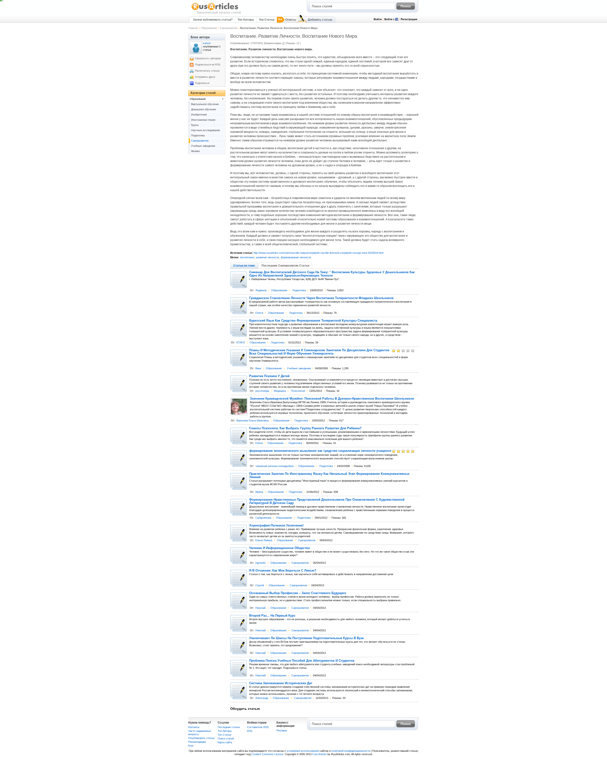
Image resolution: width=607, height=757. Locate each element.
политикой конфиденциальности (350, 750)
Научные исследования (205, 130)
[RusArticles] (214, 9)
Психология (298, 390)
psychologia (262, 390)
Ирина (259, 491)
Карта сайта (225, 742)
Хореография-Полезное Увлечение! (276, 525)
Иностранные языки (203, 119)
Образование (209, 28)
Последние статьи (229, 727)
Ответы (290, 19)
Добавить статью (320, 19)
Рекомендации (197, 741)
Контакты (193, 727)
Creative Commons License (267, 754)
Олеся (259, 312)
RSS (249, 730)
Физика (195, 151)
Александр (261, 698)
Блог (191, 745)
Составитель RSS (258, 727)
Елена (259, 443)
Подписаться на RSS (207, 64)
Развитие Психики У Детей (269, 376)
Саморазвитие (228, 28)
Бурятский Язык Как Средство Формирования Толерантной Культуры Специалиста (313, 320)
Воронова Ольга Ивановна (252, 420)
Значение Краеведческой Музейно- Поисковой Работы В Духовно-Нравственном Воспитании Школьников (332, 398)
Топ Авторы (246, 19)
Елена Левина (263, 540)
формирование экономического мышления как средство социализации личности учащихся (320, 450)
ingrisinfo (260, 562)
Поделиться (202, 83)
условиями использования (303, 750)
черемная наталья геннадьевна (274, 466)
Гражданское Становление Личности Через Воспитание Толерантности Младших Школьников (321, 298)
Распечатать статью (207, 70)
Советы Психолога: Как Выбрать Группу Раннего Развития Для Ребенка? (305, 428)
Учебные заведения (299, 368)
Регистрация (409, 19)
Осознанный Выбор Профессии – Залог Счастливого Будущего (297, 593)
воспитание (247, 257)
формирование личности (296, 257)
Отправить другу (205, 76)
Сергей (259, 585)
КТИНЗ (240, 342)
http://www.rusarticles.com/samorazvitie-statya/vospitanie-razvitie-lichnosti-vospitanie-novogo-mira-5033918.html (318, 252)
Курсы (195, 125)
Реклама (281, 730)
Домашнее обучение (203, 109)
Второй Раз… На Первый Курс (272, 615)
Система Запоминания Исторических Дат (280, 683)
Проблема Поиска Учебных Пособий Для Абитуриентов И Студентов (301, 660)
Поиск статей (226, 738)
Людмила (261, 290)
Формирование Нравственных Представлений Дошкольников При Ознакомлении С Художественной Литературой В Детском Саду (327, 501)
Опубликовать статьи (201, 738)
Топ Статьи (266, 19)
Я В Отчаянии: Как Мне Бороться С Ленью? (282, 570)
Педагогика (299, 290)
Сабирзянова (263, 517)
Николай (260, 607)
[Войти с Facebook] (396, 19)
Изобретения (199, 114)
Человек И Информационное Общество (279, 548)
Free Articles (319, 754)
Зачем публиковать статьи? (213, 19)
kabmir (207, 43)
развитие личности (267, 257)
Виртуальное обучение (205, 104)
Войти (378, 19)
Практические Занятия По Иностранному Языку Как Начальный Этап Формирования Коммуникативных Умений (329, 475)
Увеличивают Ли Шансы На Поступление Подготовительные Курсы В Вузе (306, 638)
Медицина (280, 390)
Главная (193, 28)
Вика (258, 368)
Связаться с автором (208, 58)
